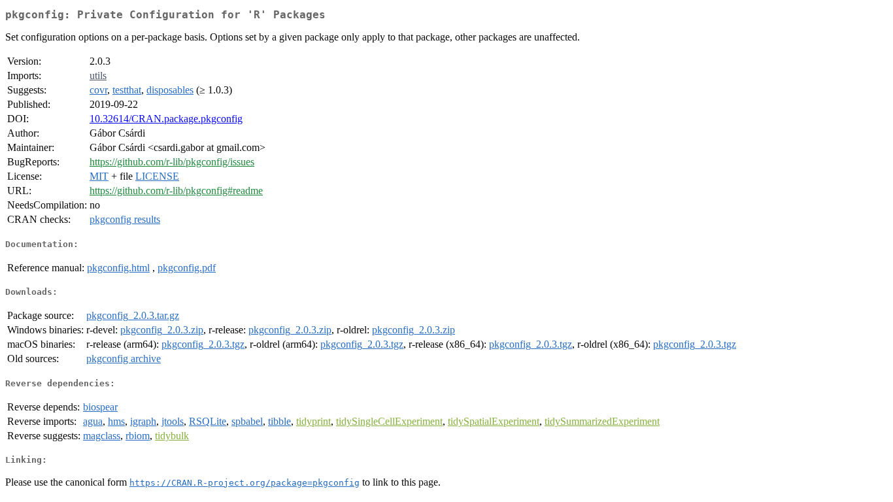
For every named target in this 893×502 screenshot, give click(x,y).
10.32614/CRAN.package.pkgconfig (166, 118)
